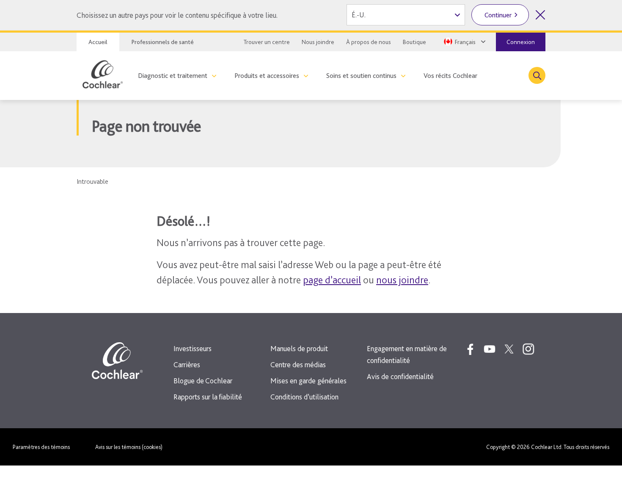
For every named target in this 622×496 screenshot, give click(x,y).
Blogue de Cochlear (202, 380)
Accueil (97, 42)
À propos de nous (368, 42)
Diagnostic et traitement (172, 76)
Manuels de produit (299, 348)
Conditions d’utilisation (304, 396)
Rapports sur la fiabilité (207, 396)
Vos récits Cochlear (450, 76)
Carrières (186, 364)
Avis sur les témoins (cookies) (128, 446)
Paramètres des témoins (41, 446)
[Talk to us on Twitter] (509, 349)
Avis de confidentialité (400, 376)
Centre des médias (298, 364)
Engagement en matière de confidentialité (407, 354)
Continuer (498, 15)
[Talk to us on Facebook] (470, 349)
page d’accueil (332, 280)
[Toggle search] (536, 75)
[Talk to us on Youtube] (489, 349)
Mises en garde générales (308, 380)
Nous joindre (318, 42)
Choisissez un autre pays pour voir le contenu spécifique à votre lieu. (177, 15)
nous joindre (402, 280)
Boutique (414, 42)
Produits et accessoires (266, 76)
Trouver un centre (267, 42)
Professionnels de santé (162, 42)
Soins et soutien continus (361, 76)
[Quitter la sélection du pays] (540, 15)
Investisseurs (192, 348)
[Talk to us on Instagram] (528, 349)
